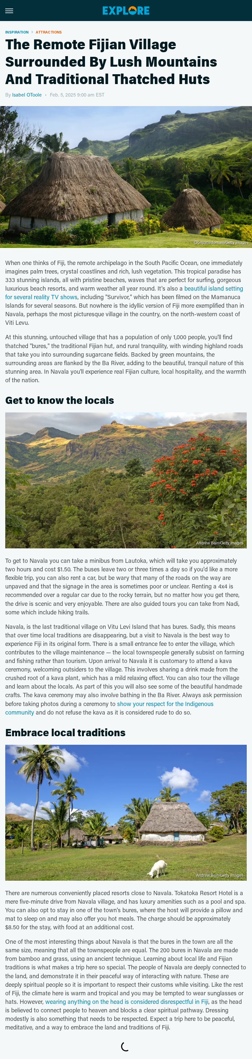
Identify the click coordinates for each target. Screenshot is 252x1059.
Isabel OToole (27, 94)
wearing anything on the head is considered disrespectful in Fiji (126, 1001)
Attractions (49, 32)
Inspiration (17, 32)
